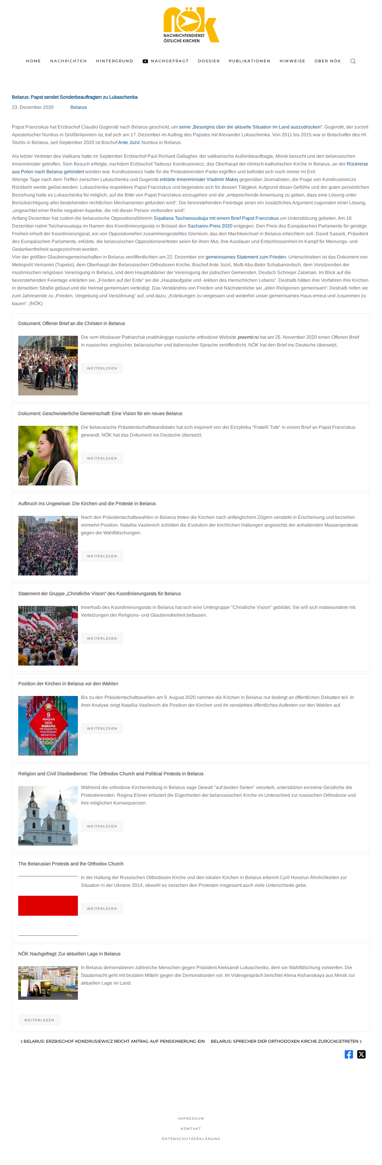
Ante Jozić (129, 142)
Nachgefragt (170, 60)
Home (33, 60)
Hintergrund (114, 60)
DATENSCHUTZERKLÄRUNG (191, 1139)
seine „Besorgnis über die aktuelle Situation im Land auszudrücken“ (250, 126)
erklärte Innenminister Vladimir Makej (199, 179)
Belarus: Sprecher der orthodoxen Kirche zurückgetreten (284, 1041)
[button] (353, 61)
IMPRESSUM (191, 1118)
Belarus (78, 107)
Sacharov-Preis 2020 (210, 225)
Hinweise (293, 60)
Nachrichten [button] (68, 60)
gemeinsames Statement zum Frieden (246, 256)
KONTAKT (191, 1129)
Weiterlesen (102, 368)
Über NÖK (328, 60)
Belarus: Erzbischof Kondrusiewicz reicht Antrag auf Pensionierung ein (114, 1041)
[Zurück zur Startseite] (191, 24)
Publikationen (250, 60)
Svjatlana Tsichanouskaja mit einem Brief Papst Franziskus (216, 218)
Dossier (209, 60)
